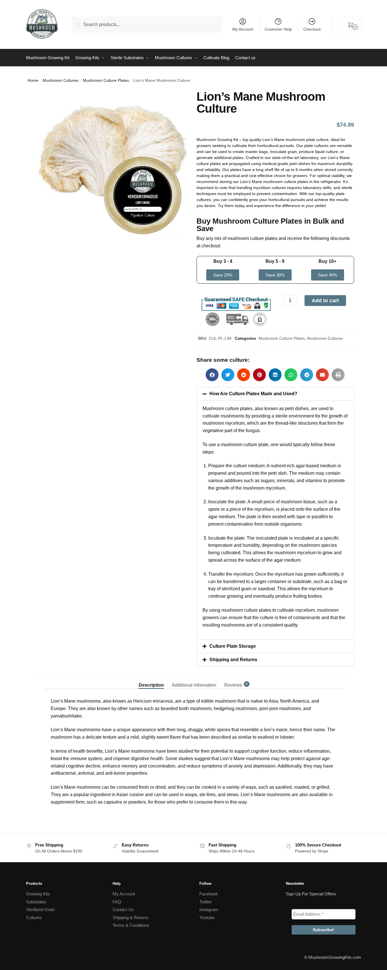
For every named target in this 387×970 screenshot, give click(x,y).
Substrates (36, 901)
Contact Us (123, 909)
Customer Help (278, 29)
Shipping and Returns (233, 659)
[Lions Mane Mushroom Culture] (112, 169)
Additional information (194, 685)
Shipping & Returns (131, 917)
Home (32, 80)
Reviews (233, 684)
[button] (212, 374)
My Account (242, 29)
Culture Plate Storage (232, 646)
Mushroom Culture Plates (106, 80)
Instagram (208, 909)
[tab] (151, 680)
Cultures (34, 917)
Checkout (312, 29)
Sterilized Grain (40, 909)
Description (151, 685)
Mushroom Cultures (60, 80)
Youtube (207, 917)
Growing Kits (38, 893)
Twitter (205, 901)
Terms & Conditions (131, 925)
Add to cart (325, 300)
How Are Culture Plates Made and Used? (253, 393)
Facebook (208, 893)
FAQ (117, 901)
